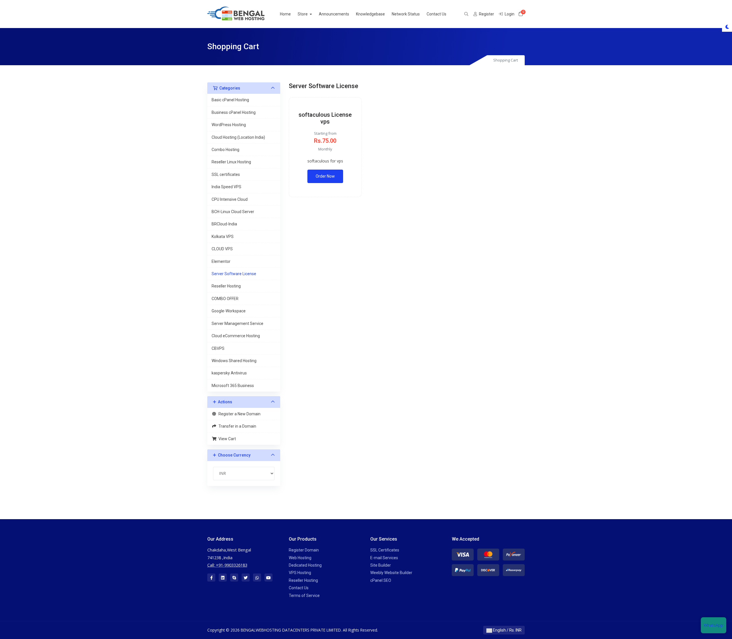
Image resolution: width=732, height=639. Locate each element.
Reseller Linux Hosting (231, 162)
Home (285, 14)
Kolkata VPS (223, 236)
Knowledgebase (370, 14)
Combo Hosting (225, 149)
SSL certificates (226, 174)
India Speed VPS (226, 186)
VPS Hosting (300, 572)
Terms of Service (304, 595)
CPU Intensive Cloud (230, 199)
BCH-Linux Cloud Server (233, 211)
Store (303, 14)
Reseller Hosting (226, 286)
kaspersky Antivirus (229, 373)
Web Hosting (300, 557)
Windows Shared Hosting (234, 360)
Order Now (325, 176)
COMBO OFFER (225, 298)
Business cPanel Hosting (234, 112)
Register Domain (304, 550)
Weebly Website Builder (391, 572)
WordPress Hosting (229, 124)
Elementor (221, 261)
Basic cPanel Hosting (230, 100)
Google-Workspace (229, 311)
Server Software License (234, 273)
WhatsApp (713, 625)
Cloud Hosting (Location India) (238, 137)
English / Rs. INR (507, 630)
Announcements (334, 14)
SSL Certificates (384, 550)
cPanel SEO (380, 580)
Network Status (406, 14)
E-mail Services (384, 557)
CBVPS (218, 348)
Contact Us (436, 14)
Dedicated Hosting (305, 565)
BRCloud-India (224, 224)
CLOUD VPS (222, 249)
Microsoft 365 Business (233, 385)
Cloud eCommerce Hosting (236, 336)
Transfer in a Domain (236, 426)
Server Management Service (237, 323)
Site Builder (380, 565)
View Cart (226, 438)
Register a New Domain (238, 414)
